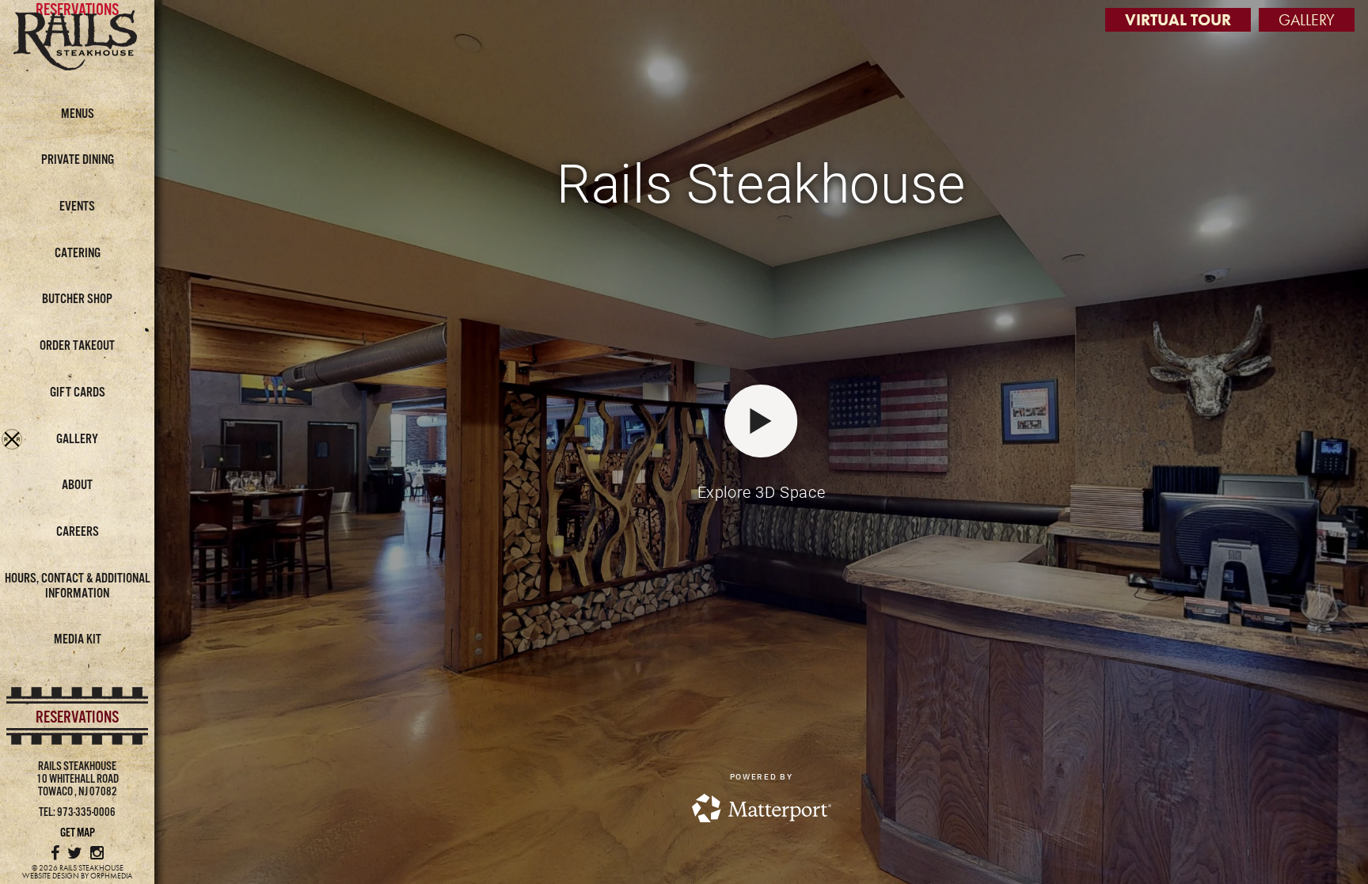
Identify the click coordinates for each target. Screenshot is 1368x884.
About (77, 485)
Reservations (77, 718)
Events (77, 207)
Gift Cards (77, 393)
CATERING (78, 253)
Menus (77, 114)
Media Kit (77, 640)
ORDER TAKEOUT (77, 346)
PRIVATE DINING (77, 160)
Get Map (77, 832)
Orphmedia (111, 876)
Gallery (77, 439)
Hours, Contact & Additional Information (77, 586)
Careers (77, 532)
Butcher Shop (77, 299)
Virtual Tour (1178, 19)
